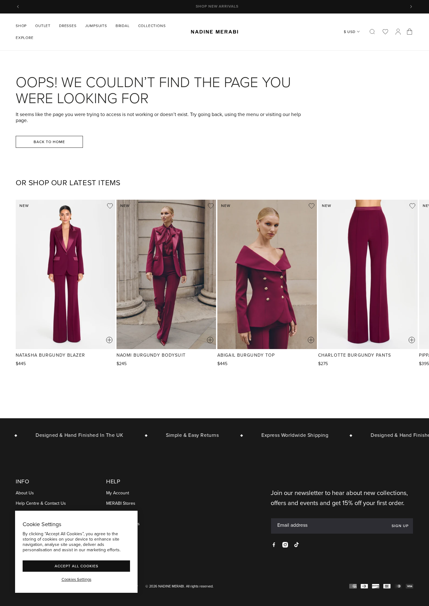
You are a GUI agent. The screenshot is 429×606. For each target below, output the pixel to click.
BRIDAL (123, 26)
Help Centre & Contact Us (41, 503)
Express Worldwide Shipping (290, 435)
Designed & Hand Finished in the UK (74, 435)
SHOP (21, 26)
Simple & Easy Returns (187, 435)
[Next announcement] (411, 7)
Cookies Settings (76, 579)
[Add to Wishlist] (110, 206)
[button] (23, 26)
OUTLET (43, 26)
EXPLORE (25, 38)
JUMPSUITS (96, 26)
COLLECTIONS (152, 26)
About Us (25, 493)
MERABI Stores (120, 503)
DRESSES (68, 26)
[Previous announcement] (18, 7)
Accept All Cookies (76, 566)
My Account (117, 493)
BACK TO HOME (49, 141)
